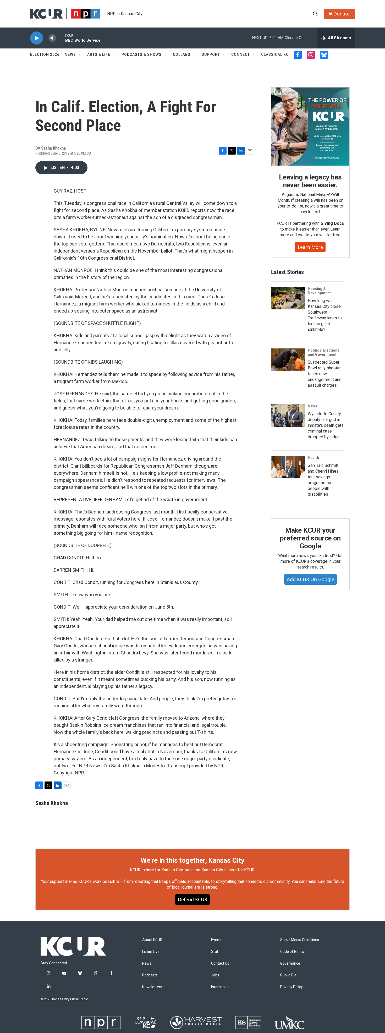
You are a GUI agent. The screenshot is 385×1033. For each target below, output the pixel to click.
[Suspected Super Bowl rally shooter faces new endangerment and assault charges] (288, 359)
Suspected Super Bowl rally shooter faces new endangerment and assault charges (325, 374)
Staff (215, 952)
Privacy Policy (291, 987)
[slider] (61, 38)
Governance (290, 963)
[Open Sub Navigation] (80, 54)
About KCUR (152, 940)
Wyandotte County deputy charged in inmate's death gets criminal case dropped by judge (326, 425)
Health (313, 458)
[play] (36, 38)
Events (216, 940)
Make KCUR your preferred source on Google (310, 538)
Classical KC (275, 54)
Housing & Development (319, 291)
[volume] (52, 38)
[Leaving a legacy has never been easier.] (310, 127)
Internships (220, 987)
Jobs (215, 975)
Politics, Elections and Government (323, 352)
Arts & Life (98, 54)
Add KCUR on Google (310, 579)
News (70, 54)
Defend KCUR (192, 899)
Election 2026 (44, 54)
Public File (288, 975)
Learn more (310, 247)
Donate (341, 14)
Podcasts (150, 975)
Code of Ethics (292, 952)
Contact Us (220, 963)
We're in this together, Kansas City (192, 860)
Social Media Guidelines (299, 940)
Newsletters (152, 987)
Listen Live (151, 952)
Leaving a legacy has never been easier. (310, 181)
